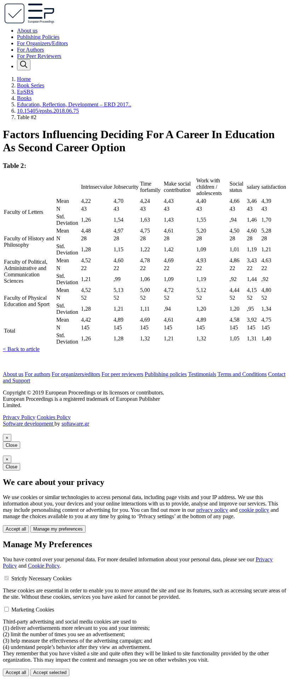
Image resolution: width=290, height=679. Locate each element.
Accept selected (49, 672)
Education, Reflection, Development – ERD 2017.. (74, 104)
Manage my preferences (58, 529)
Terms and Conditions (242, 374)
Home (24, 79)
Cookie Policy (43, 566)
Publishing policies (166, 374)
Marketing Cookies (32, 610)
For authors (37, 374)
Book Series (30, 85)
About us (27, 31)
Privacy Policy (19, 417)
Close (11, 445)
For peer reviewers (122, 374)
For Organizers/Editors (42, 43)
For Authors (30, 50)
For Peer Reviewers (39, 56)
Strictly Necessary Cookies (41, 578)
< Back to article (21, 349)
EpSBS (25, 92)
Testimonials (202, 374)
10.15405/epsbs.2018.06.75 (48, 111)
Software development (28, 424)
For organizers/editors (76, 374)
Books (24, 98)
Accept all (16, 529)
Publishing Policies (38, 37)
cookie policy (254, 510)
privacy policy (212, 510)
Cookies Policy (54, 417)
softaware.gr (75, 424)
